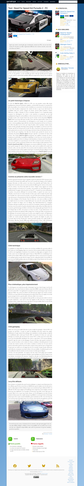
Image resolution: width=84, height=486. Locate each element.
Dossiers (46, 1)
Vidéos (34, 1)
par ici (41, 471)
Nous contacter (70, 482)
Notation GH (71, 475)
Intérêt (16, 439)
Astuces (40, 1)
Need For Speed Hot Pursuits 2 (21, 4)
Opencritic (71, 480)
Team (71, 476)
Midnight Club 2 (66, 44)
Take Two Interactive (68, 50)
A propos (71, 477)
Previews (28, 1)
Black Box (69, 21)
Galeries (71, 467)
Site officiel (67, 25)
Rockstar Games (70, 49)
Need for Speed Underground (65, 33)
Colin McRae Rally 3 (67, 53)
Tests (23, 1)
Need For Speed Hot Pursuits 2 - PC (23, 34)
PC (13, 4)
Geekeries (52, 1)
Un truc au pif (71, 461)
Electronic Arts (67, 22)
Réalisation (39, 439)
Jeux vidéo (70, 473)
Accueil (71, 460)
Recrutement (71, 479)
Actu (18, 1)
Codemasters (69, 58)
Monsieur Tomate (67, 68)
